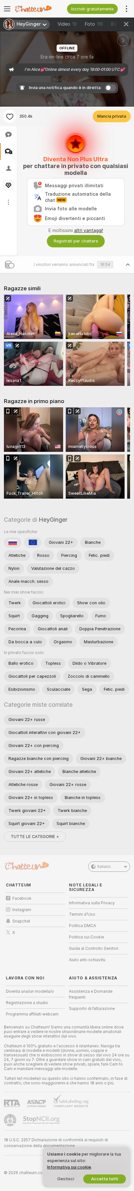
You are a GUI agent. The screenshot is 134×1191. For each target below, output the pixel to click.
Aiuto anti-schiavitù (87, 960)
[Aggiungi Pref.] (9, 116)
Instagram (21, 910)
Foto (94, 24)
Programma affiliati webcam (32, 1014)
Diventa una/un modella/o (30, 991)
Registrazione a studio (27, 1003)
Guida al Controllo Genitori (93, 948)
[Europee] (33, 542)
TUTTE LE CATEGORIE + (35, 836)
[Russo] (12, 542)
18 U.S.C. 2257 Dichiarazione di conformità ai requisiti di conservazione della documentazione (56, 1143)
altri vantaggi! (88, 230)
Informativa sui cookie (69, 1167)
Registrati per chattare (76, 241)
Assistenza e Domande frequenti (91, 994)
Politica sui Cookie (86, 937)
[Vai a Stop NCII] (42, 1120)
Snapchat (21, 921)
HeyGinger (53, 519)
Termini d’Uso (82, 914)
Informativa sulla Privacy (92, 903)
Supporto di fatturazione (92, 1008)
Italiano (104, 866)
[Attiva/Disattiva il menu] (7, 9)
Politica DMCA (82, 925)
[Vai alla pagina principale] (40, 9)
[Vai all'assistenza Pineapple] (11, 1120)
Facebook (22, 898)
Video (67, 24)
